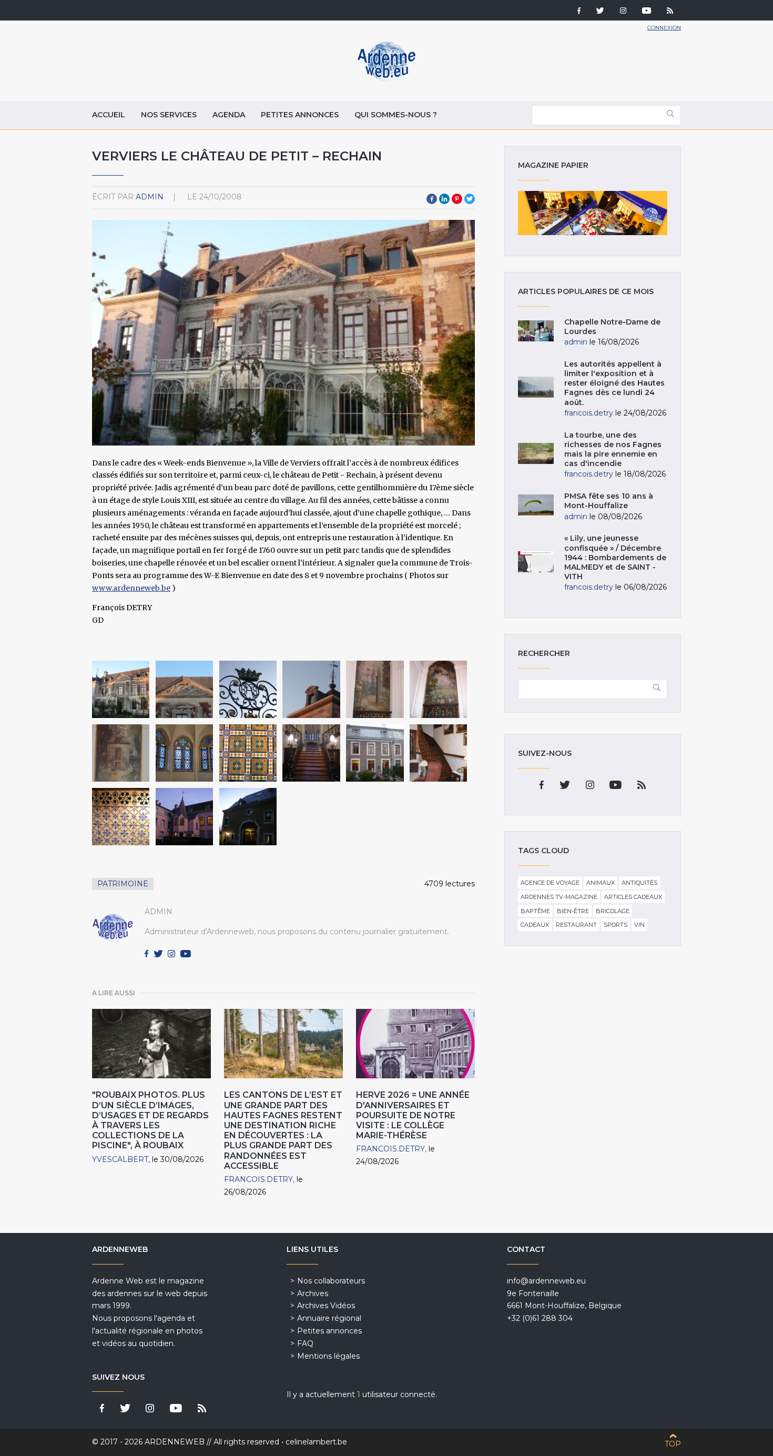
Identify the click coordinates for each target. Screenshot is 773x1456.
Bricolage (612, 911)
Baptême (535, 911)
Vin (639, 924)
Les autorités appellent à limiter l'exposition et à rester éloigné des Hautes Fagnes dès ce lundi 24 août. (614, 383)
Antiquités (639, 882)
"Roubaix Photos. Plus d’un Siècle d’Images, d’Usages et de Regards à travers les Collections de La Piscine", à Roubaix (150, 1120)
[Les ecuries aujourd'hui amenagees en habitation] (248, 816)
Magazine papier (592, 213)
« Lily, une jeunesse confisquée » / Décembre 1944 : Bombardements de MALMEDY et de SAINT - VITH (615, 557)
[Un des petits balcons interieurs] (374, 689)
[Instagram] (623, 11)
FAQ (305, 1343)
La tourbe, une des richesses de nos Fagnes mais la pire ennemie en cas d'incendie (613, 449)
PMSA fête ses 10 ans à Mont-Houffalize (608, 500)
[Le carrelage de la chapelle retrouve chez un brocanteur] (248, 753)
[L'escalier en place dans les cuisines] (438, 753)
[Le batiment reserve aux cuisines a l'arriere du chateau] (374, 753)
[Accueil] (386, 79)
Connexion (664, 27)
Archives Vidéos (326, 1305)
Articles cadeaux (633, 897)
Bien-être (573, 911)
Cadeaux (535, 924)
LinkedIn (444, 199)
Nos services (169, 114)
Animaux (600, 882)
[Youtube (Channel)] (646, 11)
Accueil (108, 114)
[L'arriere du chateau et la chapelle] (184, 816)
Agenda (228, 114)
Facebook (431, 199)
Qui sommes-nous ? (395, 114)
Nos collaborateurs (331, 1281)
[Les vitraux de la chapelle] (184, 753)
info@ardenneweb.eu (546, 1281)
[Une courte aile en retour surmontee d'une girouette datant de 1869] (311, 689)
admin (150, 196)
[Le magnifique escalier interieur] (311, 753)
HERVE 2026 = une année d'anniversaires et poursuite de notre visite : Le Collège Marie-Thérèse (413, 1115)
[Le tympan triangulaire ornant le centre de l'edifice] (184, 689)
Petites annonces (300, 114)
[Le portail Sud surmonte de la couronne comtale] (248, 689)
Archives (312, 1293)
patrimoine (122, 883)
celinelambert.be (316, 1442)
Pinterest (457, 199)
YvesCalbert (120, 1159)
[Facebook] (579, 11)
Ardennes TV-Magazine (559, 897)
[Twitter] (600, 11)
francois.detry (258, 1179)
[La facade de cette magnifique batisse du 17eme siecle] (120, 689)
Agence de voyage (550, 882)
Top (673, 1444)
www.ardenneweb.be (131, 588)
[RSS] (670, 11)
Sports (615, 924)
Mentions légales (328, 1356)
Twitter (469, 199)
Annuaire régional (329, 1318)
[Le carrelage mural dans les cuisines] (120, 816)
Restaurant (576, 924)
